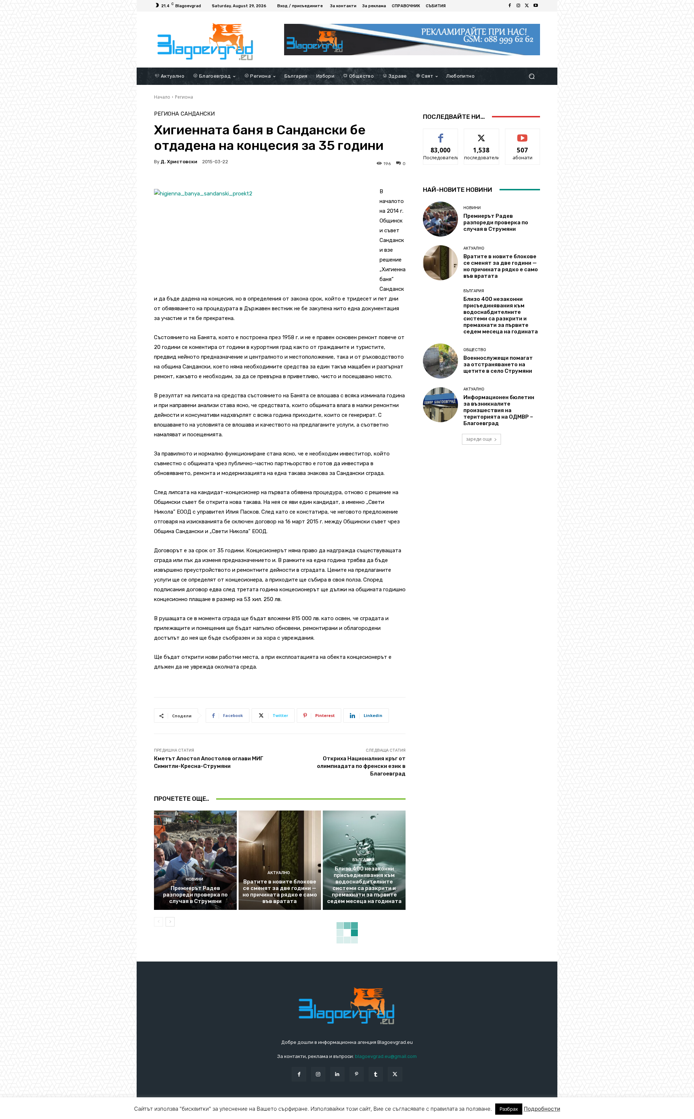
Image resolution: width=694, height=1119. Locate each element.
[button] (531, 76)
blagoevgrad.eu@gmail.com (386, 1056)
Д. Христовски (178, 161)
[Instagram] (518, 5)
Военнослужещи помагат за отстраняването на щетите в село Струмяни (498, 364)
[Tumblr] (376, 1074)
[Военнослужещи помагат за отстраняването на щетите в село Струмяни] (440, 361)
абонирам (522, 134)
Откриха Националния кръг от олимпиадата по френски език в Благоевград (361, 766)
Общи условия (239, 1112)
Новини (194, 879)
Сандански (198, 114)
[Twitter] (527, 5)
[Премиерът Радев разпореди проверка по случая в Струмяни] (195, 860)
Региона (184, 97)
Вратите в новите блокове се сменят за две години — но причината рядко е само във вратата (280, 891)
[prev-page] (158, 921)
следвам (481, 134)
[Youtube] (535, 5)
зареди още (479, 439)
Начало (162, 97)
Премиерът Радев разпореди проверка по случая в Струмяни (195, 894)
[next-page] (170, 921)
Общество (474, 350)
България (363, 860)
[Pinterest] (357, 1074)
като (440, 134)
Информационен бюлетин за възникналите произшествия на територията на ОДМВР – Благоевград (498, 410)
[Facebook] (509, 5)
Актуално (278, 873)
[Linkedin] (337, 1074)
